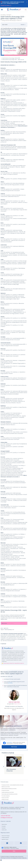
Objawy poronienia (5, 799)
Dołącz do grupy (14, 746)
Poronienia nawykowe (6, 795)
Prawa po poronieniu (5, 790)
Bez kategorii (9, 14)
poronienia (10, 682)
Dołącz (14, 851)
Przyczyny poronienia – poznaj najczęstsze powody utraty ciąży (12, 784)
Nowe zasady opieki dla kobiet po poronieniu (9, 794)
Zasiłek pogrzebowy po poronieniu (8, 792)
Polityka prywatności (5, 837)
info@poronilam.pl (10, 623)
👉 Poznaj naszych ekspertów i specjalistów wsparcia (13, 663)
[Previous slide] (3, 766)
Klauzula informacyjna (5, 835)
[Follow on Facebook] (1, 860)
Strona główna (3, 14)
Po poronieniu (9, 742)
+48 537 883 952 (14, 702)
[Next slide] (24, 766)
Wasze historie (4, 824)
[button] (14, 24)
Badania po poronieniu (6, 786)
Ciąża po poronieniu (5, 797)
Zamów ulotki (4, 829)
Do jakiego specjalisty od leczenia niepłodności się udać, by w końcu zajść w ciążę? (13, 772)
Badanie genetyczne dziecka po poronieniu (9, 788)
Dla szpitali (4, 826)
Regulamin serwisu (5, 839)
